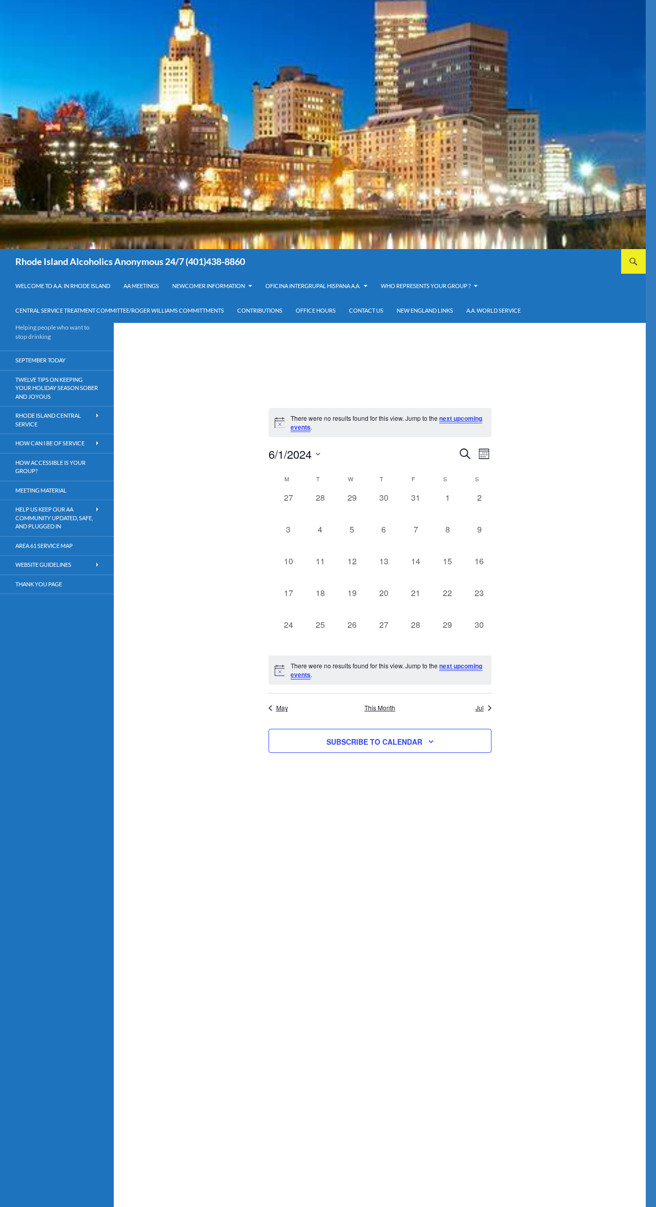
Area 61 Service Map (44, 545)
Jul (480, 708)
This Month (379, 708)
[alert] (380, 670)
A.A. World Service (493, 310)
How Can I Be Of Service (50, 443)
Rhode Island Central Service (48, 419)
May (282, 708)
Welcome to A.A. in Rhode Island (62, 285)
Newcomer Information (208, 285)
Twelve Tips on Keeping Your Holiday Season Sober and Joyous (56, 388)
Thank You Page (38, 584)
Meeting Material (41, 490)
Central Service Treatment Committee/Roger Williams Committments (119, 310)
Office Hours (316, 310)
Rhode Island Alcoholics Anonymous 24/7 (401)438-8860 (130, 261)
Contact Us (366, 310)
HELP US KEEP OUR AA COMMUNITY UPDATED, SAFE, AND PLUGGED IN (54, 517)
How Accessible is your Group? (50, 467)
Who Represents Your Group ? (425, 285)
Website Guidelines (43, 564)
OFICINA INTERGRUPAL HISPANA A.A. (312, 285)
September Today (40, 360)
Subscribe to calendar (374, 742)
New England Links (425, 310)
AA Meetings (141, 285)
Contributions (259, 310)
